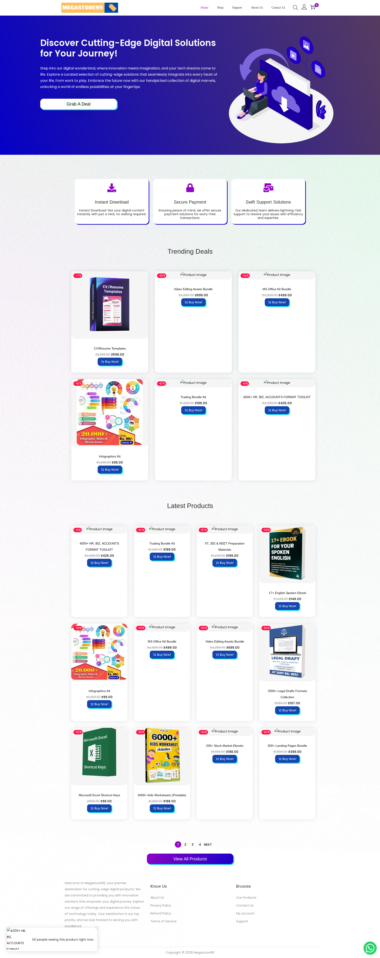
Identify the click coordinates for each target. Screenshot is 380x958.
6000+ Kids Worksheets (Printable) (162, 795)
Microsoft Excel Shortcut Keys (99, 795)
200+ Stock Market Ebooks (224, 745)
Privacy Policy (160, 905)
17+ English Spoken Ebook (287, 593)
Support (242, 921)
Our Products (246, 897)
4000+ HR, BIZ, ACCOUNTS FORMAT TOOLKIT (277, 397)
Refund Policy (160, 913)
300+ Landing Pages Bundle (287, 745)
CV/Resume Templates (110, 348)
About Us (157, 897)
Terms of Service (163, 921)
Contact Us (245, 905)
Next (208, 844)
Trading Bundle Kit (193, 397)
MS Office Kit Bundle (277, 289)
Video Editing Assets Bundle (193, 289)
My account (245, 913)
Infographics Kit (110, 456)
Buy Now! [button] (112, 361)
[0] (312, 7)
